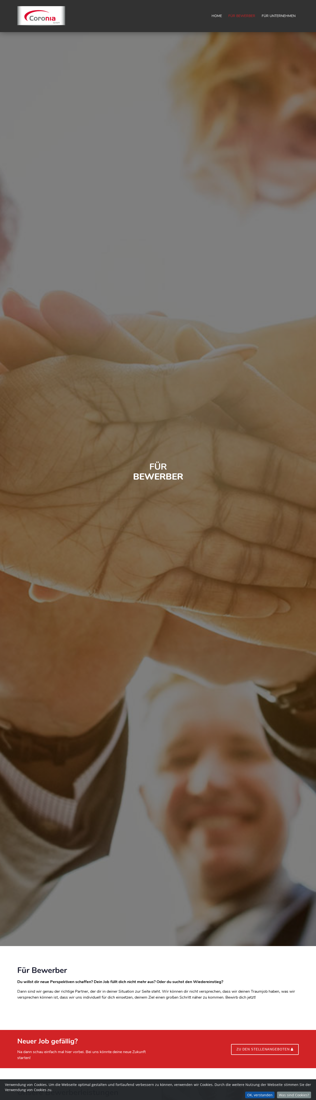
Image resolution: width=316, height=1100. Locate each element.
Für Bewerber (241, 16)
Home (217, 16)
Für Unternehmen (279, 16)
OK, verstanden (260, 1095)
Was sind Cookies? (294, 1095)
